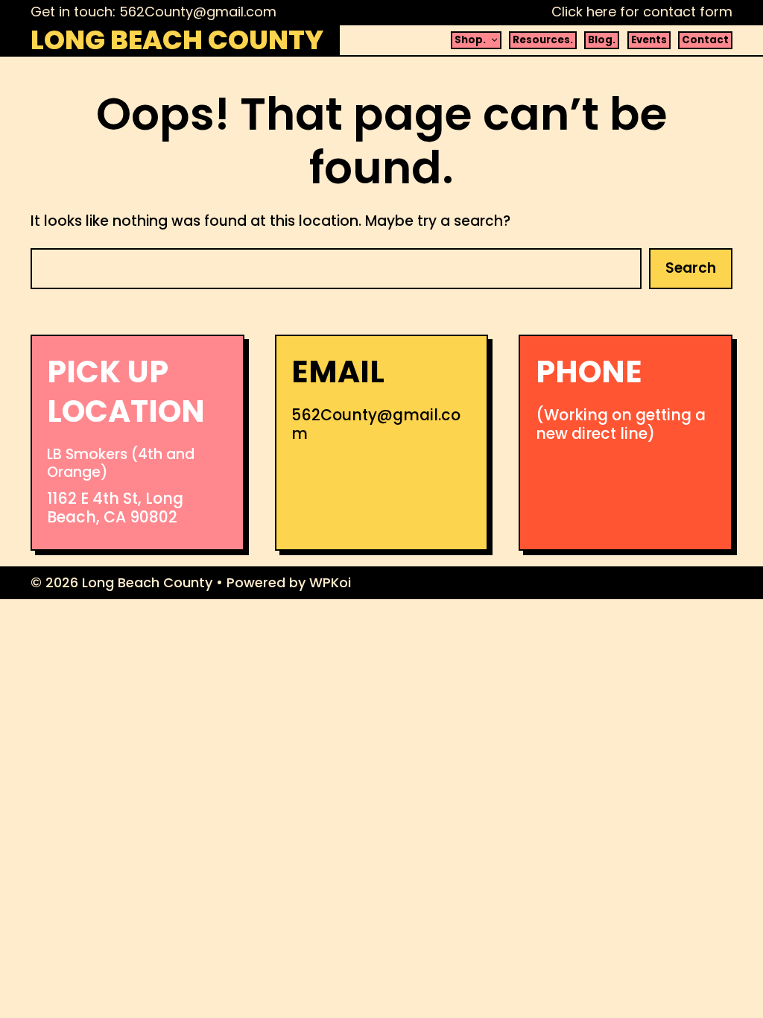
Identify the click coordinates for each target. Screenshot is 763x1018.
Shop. (470, 40)
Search (690, 268)
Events (649, 40)
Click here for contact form (641, 11)
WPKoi (330, 582)
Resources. (543, 40)
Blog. (601, 40)
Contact (705, 40)
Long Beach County (177, 40)
